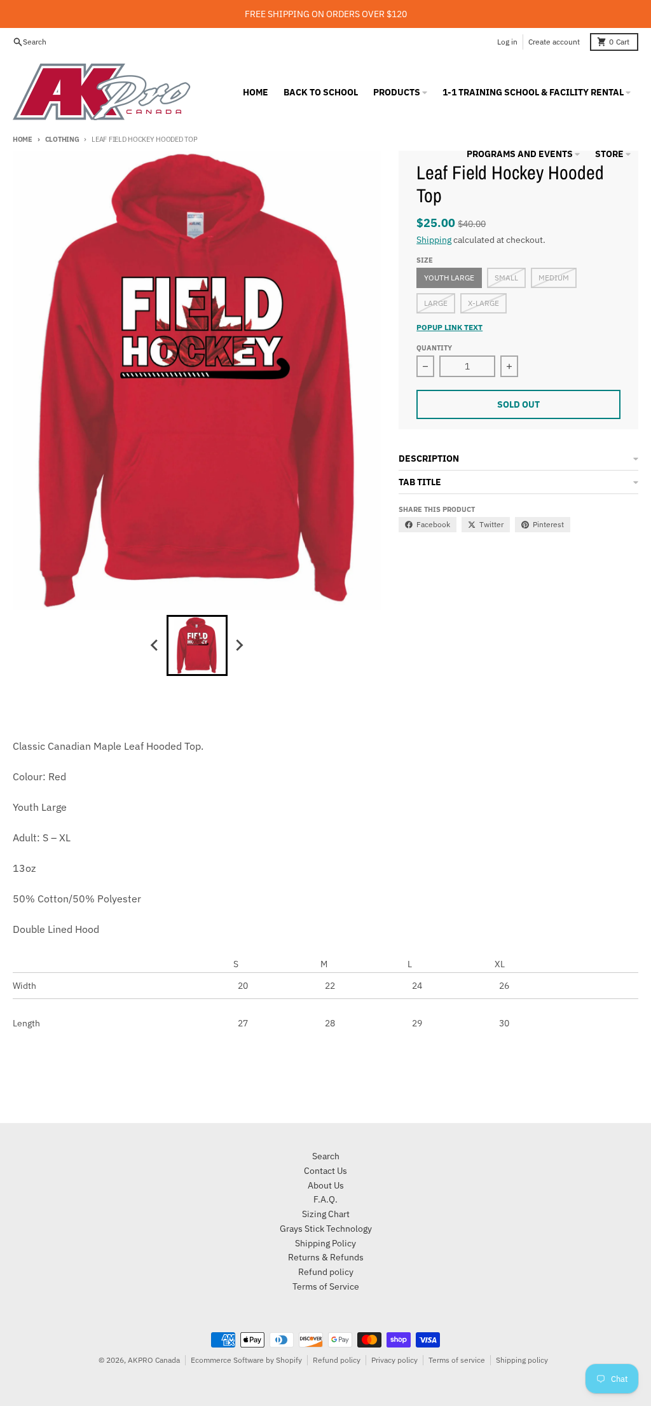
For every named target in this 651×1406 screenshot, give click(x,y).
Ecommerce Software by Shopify (246, 1360)
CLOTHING (62, 139)
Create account (554, 41)
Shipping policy (522, 1360)
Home (22, 139)
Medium (553, 277)
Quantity (434, 347)
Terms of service (456, 1360)
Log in (507, 41)
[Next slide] (239, 645)
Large (436, 303)
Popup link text (449, 327)
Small (506, 277)
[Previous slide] (155, 645)
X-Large (483, 303)
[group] (197, 645)
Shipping (433, 239)
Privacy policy (394, 1360)
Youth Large (449, 277)
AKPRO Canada (154, 1360)
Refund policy (336, 1360)
